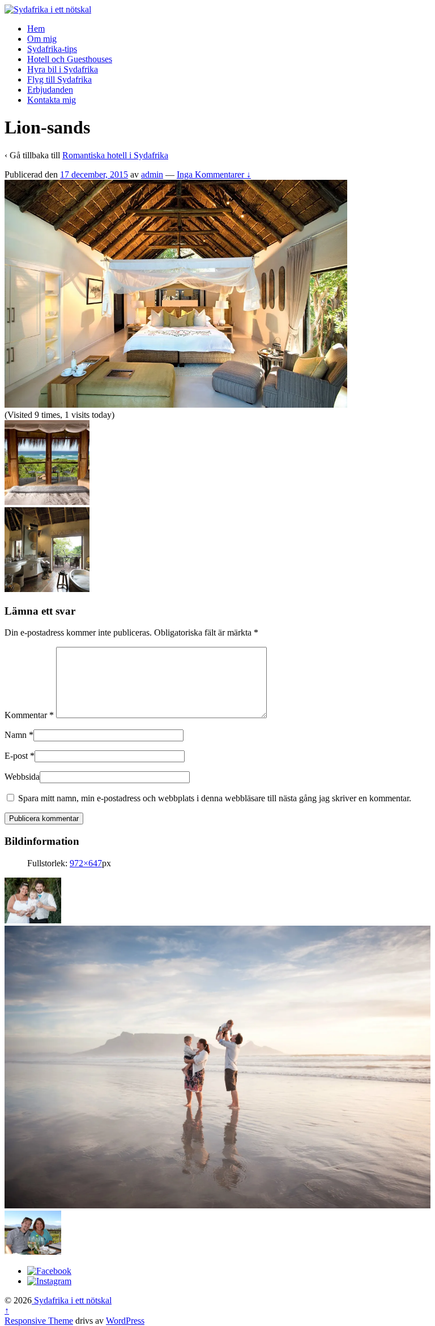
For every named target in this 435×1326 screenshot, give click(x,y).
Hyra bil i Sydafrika (62, 69)
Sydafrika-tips (52, 49)
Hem (36, 28)
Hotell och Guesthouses (69, 59)
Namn (16, 735)
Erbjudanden (50, 89)
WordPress (125, 1320)
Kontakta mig (51, 100)
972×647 (86, 863)
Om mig (42, 39)
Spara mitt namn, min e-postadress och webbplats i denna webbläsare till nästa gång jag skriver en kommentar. (214, 798)
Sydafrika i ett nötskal (72, 1300)
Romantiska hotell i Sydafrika (115, 155)
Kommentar (29, 715)
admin (152, 174)
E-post (16, 756)
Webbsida (22, 776)
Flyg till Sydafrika (59, 79)
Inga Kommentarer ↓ (214, 174)
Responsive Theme (39, 1320)
